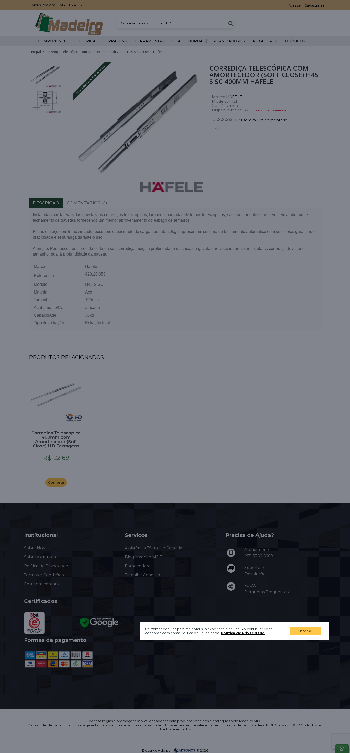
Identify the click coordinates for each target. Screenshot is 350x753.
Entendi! (305, 631)
